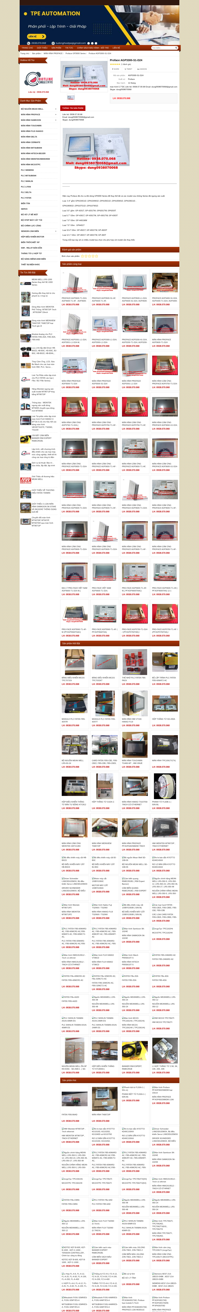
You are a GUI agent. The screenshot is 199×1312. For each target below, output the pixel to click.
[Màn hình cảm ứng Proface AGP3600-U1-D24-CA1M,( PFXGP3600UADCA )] (165, 448)
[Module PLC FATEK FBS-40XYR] (75, 703)
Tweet (129, 69)
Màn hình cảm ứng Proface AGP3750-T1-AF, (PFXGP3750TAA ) (134, 425)
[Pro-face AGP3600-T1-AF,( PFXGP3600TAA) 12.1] (165, 572)
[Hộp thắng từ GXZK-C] (105, 786)
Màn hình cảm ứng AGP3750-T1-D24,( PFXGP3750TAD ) (71, 425)
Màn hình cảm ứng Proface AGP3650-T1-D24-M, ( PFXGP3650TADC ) (74, 466)
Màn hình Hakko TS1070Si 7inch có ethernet (134, 803)
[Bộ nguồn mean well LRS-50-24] (75, 745)
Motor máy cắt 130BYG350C (100, 927)
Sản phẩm (56, 48)
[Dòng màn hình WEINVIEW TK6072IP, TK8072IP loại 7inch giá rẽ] (25, 329)
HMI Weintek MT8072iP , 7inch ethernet (163, 844)
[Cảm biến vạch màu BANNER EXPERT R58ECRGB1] (105, 1287)
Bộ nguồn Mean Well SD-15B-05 (135, 886)
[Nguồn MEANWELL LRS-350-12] (165, 1035)
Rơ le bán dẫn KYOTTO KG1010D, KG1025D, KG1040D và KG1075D (103, 1178)
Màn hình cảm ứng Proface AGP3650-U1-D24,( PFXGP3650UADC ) (165, 425)
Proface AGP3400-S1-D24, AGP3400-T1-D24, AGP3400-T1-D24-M (164, 301)
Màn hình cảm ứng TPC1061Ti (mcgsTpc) (162, 1292)
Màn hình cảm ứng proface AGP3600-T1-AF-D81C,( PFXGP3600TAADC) (134, 549)
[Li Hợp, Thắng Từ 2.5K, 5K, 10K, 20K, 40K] (165, 1087)
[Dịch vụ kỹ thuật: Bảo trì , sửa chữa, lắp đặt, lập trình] (25, 471)
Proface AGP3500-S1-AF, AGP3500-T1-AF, (104, 299)
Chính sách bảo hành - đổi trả (93, 48)
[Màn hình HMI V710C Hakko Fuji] (135, 703)
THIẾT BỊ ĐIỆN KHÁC (30, 264)
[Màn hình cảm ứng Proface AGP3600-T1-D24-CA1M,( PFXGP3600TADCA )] (75, 489)
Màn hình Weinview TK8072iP (101, 844)
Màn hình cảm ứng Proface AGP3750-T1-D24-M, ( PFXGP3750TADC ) (165, 383)
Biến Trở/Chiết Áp (30, 242)
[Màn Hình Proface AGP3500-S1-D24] (105, 365)
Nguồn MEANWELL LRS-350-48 (103, 1041)
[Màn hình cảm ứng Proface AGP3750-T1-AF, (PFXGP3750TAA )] (135, 407)
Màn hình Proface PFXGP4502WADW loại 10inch (163, 1136)
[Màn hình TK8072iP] (105, 1136)
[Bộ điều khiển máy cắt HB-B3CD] (75, 869)
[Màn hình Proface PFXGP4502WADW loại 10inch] (165, 1127)
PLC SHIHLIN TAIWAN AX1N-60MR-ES (134, 1265)
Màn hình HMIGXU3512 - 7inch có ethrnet (73, 999)
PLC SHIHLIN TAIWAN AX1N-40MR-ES (74, 1062)
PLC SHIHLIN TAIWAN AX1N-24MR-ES (104, 1062)
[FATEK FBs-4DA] (165, 1012)
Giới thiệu (42, 48)
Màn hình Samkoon (31, 120)
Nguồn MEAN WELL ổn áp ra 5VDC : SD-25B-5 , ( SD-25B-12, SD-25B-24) (74, 1106)
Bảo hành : (121, 83)
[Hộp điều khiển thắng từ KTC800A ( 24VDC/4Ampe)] (105, 1087)
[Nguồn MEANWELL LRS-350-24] (135, 1035)
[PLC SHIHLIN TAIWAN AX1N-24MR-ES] (105, 1056)
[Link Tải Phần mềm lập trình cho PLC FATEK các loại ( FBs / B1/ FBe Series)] (25, 384)
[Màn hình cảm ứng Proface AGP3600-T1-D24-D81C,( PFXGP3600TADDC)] (75, 531)
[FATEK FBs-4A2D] (75, 1033)
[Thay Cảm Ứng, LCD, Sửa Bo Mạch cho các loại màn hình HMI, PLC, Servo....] (25, 370)
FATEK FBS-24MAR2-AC (163, 998)
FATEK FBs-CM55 (70, 1241)
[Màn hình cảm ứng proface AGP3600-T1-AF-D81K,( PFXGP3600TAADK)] (165, 531)
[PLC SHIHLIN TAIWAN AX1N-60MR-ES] (135, 1259)
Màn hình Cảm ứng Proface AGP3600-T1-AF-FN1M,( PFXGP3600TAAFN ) (164, 508)
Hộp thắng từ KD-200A (163, 719)
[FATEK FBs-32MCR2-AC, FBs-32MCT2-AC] (105, 1014)
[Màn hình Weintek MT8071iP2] (75, 952)
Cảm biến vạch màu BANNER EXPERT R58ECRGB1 (101, 1296)
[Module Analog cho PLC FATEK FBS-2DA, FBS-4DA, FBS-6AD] (25, 343)
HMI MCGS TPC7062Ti (162, 1059)
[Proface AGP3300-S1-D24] (84, 75)
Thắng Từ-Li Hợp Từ (31, 253)
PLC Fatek (26, 198)
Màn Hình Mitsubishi (31, 148)
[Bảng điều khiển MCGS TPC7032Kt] (105, 662)
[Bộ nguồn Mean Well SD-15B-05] (135, 869)
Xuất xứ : (122, 79)
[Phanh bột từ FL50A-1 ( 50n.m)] (135, 1125)
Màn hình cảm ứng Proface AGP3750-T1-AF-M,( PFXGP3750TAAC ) (104, 425)
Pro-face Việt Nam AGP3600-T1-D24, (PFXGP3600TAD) (101, 590)
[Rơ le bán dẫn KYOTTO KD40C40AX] (165, 869)
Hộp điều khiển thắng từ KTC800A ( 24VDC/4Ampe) (103, 1106)
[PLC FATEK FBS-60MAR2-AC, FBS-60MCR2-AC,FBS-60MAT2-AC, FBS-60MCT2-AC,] (105, 1193)
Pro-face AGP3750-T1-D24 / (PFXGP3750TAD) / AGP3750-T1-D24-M (134, 632)
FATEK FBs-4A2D (69, 1038)
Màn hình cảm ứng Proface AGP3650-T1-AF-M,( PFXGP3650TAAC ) (104, 466)
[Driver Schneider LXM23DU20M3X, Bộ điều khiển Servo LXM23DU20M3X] (75, 910)
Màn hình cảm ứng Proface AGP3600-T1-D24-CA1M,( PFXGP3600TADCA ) (74, 508)
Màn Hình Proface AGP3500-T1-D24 (71, 382)
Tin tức (69, 48)
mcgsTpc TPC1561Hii (72, 1220)
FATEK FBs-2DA (129, 1017)
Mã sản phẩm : (119, 75)
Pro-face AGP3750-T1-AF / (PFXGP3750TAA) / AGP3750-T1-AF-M (165, 632)
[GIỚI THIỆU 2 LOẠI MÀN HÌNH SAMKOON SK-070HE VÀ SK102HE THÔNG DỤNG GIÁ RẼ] (25, 513)
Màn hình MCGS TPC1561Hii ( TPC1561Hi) (133, 1062)
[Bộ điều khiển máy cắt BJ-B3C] (105, 869)
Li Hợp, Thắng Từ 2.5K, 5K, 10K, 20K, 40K (165, 1104)
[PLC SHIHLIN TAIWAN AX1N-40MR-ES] (75, 1056)
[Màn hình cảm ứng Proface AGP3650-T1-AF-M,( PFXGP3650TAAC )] (105, 448)
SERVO (24, 209)
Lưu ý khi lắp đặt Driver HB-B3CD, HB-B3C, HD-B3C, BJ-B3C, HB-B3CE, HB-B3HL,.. (44, 350)
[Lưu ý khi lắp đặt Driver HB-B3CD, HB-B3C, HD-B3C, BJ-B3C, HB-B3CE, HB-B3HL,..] (25, 357)
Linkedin (143, 69)
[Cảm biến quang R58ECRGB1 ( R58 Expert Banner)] (135, 910)
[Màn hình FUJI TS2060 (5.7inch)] (105, 1259)
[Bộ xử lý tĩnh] (135, 1310)
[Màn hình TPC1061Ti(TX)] (165, 745)
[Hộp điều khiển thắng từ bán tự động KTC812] (75, 786)
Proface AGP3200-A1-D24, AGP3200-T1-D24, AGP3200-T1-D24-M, (134, 342)
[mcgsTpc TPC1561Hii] (75, 1215)
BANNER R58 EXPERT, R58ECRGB (132, 1104)
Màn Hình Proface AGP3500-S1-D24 (101, 382)
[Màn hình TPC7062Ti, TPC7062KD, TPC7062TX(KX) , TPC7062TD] (165, 1261)
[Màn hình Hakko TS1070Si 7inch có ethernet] (135, 786)
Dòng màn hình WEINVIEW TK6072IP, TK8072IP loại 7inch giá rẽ (43, 323)
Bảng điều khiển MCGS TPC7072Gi (73, 679)
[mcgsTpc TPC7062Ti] (105, 1215)
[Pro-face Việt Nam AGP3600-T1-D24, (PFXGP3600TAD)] (105, 572)
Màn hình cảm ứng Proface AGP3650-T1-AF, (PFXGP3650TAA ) (134, 466)
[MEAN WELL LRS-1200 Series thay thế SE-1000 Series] (25, 288)
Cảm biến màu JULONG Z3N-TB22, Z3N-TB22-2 (133, 1292)
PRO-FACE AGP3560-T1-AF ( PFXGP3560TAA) (105, 630)
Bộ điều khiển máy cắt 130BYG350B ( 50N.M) (133, 943)
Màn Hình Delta (29, 137)
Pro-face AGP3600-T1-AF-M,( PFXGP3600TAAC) (134, 589)
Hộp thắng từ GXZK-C (103, 802)
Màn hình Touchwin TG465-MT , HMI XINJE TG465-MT (132, 763)
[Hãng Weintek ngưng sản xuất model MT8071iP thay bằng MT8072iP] (25, 398)
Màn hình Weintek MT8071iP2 (71, 968)
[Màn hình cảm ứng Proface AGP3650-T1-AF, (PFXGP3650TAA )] (135, 448)
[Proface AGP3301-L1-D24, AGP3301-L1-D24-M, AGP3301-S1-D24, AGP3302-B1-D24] (75, 324)
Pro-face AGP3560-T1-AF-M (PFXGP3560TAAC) (74, 630)
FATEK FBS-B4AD (69, 1151)
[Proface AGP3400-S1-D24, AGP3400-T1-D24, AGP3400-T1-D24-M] (165, 283)
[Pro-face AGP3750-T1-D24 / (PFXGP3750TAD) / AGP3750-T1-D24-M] (135, 614)
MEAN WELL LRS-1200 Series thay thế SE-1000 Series (42, 282)
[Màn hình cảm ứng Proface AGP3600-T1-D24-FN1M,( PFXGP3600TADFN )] (135, 489)
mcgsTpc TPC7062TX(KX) (134, 1220)
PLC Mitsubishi (28, 176)
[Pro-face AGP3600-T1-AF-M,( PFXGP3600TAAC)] (135, 572)
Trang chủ (27, 48)
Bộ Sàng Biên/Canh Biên (33, 259)
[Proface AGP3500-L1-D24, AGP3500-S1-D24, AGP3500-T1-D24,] (135, 283)
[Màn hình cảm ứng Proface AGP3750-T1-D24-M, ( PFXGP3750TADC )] (165, 365)
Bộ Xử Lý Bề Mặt (29, 214)
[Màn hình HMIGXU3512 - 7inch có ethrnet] (165, 1217)
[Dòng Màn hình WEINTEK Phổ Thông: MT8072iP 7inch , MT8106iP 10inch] (25, 316)
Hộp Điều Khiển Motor (32, 237)
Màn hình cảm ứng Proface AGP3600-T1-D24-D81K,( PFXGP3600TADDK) (104, 549)
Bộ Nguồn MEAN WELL (32, 109)
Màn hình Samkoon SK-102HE (133, 984)
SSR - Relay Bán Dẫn (31, 248)
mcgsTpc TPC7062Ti (102, 1220)
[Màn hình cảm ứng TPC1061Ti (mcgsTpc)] (165, 1285)
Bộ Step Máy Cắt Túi (31, 220)
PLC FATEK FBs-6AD (101, 1241)
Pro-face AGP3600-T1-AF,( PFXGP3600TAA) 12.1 (164, 589)
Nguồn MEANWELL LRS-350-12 (163, 1041)
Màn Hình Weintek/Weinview (35, 159)
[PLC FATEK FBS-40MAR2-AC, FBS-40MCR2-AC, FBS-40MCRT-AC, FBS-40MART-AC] (135, 1193)
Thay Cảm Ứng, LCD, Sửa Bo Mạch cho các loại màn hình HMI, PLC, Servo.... (43, 364)
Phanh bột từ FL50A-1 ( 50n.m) (134, 1132)
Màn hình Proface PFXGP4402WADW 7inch (133, 844)
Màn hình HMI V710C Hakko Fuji (132, 720)
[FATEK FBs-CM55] (75, 1236)
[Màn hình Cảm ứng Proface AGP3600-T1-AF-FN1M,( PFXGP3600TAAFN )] (165, 489)
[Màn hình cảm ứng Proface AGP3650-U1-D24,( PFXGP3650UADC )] (165, 407)
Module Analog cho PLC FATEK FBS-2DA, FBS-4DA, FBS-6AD (44, 337)
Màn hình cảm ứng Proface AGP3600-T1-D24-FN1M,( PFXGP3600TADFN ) (134, 508)
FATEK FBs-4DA (159, 1017)
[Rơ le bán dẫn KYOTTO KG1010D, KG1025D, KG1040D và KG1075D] (105, 1168)
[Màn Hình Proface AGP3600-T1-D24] (165, 324)
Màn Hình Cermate (30, 142)
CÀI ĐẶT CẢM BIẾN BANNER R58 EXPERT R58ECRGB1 (42, 438)
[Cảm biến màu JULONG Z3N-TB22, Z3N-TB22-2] (135, 1285)
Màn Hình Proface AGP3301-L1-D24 (131, 382)
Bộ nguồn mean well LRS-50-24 (73, 761)
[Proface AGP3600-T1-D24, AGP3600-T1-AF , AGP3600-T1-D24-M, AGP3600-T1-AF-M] (75, 283)
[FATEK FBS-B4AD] (75, 1136)
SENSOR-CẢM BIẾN (30, 231)
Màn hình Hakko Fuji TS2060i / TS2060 (102, 968)
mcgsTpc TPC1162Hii (162, 983)
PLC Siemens (27, 170)
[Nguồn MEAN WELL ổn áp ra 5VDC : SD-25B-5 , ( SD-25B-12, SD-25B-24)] (75, 1087)
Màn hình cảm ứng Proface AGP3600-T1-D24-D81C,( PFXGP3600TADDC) (74, 549)
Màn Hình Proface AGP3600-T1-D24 (161, 341)
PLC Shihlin (27, 181)
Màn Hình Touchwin (31, 126)
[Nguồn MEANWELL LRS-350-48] (105, 1035)
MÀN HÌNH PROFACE (30, 114)
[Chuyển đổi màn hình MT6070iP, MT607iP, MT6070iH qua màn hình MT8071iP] (25, 526)
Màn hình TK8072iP (101, 1151)
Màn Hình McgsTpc (30, 164)
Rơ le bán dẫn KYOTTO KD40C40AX (163, 886)
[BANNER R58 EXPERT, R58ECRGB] (135, 1087)
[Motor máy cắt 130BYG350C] (105, 910)
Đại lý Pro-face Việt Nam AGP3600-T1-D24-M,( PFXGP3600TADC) (74, 590)
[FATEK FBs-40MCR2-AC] (75, 1012)
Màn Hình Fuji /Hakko (32, 131)
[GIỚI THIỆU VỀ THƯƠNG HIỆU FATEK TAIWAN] (25, 499)
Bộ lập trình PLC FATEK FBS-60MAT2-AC (164, 679)
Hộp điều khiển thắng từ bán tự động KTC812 (74, 803)
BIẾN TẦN (25, 203)
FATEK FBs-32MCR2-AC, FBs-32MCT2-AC (103, 1020)
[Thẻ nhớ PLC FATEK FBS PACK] (135, 662)
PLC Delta (26, 192)
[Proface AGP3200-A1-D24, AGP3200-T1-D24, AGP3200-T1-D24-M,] (135, 324)
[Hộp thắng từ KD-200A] (165, 703)
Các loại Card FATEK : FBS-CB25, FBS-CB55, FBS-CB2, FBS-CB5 (164, 944)
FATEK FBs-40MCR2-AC (72, 1017)
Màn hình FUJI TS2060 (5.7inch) (102, 1265)
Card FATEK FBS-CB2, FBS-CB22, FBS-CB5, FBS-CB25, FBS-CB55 (105, 763)
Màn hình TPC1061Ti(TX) (164, 760)
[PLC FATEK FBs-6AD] (105, 1236)
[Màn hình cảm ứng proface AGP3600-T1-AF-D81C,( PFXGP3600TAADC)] (135, 531)
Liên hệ (116, 48)
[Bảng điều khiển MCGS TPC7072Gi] (75, 662)
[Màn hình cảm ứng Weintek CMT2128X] (75, 828)
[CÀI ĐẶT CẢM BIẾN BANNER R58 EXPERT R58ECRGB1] (25, 444)
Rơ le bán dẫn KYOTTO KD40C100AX (133, 1173)
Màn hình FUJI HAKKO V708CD (102, 999)
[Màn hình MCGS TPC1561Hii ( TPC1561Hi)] (135, 1056)
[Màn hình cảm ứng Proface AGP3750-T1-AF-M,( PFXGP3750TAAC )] (105, 407)
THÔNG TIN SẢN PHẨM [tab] (72, 108)
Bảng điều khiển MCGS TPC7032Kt (103, 679)
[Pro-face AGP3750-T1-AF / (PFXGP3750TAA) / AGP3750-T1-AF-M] (165, 614)
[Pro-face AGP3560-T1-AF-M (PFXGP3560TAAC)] (75, 614)
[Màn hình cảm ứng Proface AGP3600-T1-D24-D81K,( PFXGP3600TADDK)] (105, 531)
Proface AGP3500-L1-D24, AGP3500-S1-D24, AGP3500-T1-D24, (134, 301)
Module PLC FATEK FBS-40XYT (103, 720)
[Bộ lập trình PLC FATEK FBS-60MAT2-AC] (165, 662)
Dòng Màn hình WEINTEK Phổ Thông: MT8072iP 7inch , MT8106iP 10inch (44, 309)
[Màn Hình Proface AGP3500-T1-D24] (75, 365)
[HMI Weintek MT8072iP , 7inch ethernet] (165, 828)
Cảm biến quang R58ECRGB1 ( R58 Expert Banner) (134, 929)
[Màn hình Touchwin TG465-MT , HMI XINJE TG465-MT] (135, 745)
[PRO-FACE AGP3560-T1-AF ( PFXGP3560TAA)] (105, 614)
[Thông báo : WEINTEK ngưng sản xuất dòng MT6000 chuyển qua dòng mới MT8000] (25, 411)
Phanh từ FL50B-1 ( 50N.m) (161, 803)
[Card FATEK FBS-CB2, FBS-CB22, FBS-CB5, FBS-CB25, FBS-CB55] (105, 745)
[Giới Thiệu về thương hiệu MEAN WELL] (25, 485)
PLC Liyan (26, 187)
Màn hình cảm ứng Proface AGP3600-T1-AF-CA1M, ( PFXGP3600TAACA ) (104, 508)
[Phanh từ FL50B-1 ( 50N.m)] (165, 786)
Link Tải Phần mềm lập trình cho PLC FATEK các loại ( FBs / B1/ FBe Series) (44, 378)
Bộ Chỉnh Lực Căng (31, 226)
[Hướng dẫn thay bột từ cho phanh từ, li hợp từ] (25, 302)
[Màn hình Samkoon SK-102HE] (165, 1190)
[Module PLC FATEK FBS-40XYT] (105, 703)
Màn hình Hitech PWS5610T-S (130, 999)
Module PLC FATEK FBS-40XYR (73, 720)
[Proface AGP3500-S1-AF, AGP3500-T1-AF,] (105, 283)
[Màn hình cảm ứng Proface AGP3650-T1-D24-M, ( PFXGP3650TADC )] (75, 448)
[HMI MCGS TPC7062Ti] (165, 1054)
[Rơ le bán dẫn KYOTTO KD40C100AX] (135, 1167)
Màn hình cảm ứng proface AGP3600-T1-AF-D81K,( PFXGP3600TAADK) (164, 549)
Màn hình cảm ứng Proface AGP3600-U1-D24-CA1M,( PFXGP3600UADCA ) (165, 466)
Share (116, 69)
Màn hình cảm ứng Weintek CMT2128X (71, 844)
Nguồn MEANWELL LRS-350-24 (133, 1041)
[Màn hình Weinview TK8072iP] (105, 828)
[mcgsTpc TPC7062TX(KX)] (135, 1215)
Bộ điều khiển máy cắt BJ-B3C (103, 886)
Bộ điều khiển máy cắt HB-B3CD (73, 886)
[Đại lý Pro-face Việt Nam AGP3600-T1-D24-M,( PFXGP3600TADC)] (75, 572)
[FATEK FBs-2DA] (135, 1012)
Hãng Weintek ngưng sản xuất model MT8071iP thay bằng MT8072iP (43, 391)
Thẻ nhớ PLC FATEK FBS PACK (133, 679)
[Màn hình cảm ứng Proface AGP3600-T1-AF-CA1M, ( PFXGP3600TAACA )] (105, 489)
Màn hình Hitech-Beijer (33, 153)
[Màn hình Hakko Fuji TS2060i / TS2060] (105, 952)
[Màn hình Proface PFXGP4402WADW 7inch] (135, 828)
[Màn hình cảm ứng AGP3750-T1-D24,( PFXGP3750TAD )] (75, 407)
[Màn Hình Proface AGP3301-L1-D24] (135, 365)
